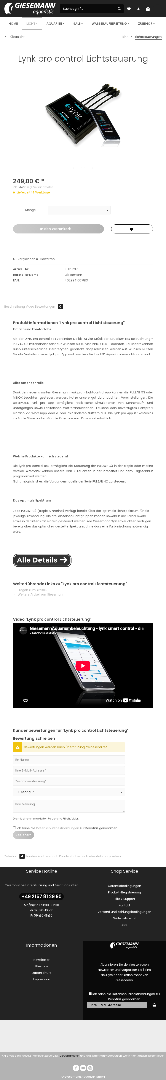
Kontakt (124, 905)
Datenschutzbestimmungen (57, 828)
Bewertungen (48, 306)
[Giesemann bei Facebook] (76, 1069)
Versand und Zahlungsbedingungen (124, 912)
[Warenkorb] (148, 8)
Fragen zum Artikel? (32, 590)
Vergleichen (26, 259)
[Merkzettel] (128, 8)
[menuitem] (92, 8)
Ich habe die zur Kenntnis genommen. (67, 828)
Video (30, 306)
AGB (124, 925)
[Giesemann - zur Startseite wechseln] (30, 9)
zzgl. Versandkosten (40, 187)
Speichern (24, 835)
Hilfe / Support (124, 899)
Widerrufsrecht (124, 918)
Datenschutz (41, 973)
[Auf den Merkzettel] (132, 228)
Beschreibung (14, 306)
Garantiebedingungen (124, 886)
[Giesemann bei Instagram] (90, 1069)
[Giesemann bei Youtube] (83, 1069)
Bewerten (47, 259)
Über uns (41, 966)
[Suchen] (119, 8)
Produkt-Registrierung (124, 892)
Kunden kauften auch (42, 856)
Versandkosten (70, 1056)
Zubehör (13, 856)
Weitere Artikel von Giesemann (40, 594)
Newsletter (41, 960)
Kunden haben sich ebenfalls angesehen (90, 856)
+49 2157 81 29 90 (41, 896)
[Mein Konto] (138, 8)
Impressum (41, 979)
